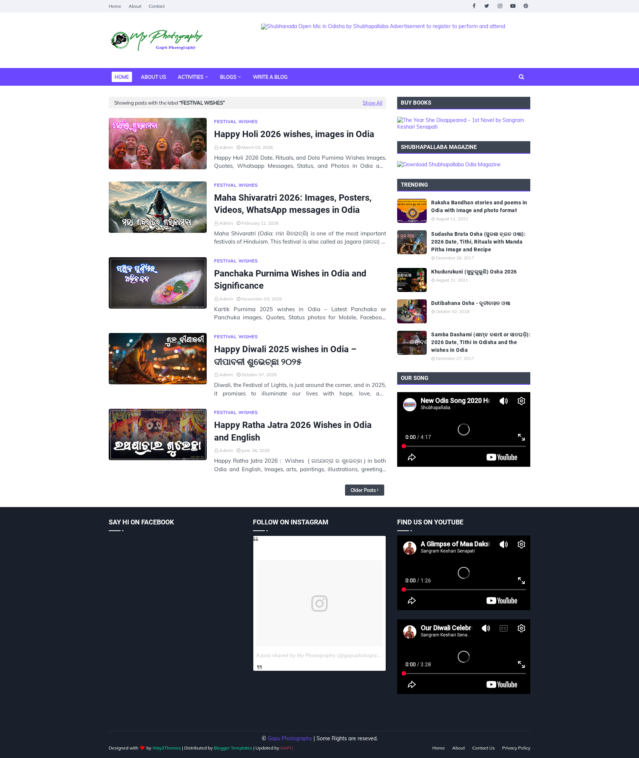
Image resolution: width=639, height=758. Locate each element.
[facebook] (474, 6)
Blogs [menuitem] (228, 77)
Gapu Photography (290, 738)
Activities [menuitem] (190, 77)
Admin (226, 147)
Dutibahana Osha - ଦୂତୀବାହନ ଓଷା (470, 303)
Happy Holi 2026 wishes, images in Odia (294, 134)
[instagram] (499, 6)
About (135, 6)
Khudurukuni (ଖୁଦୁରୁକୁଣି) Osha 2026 (474, 272)
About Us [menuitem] (153, 77)
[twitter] (486, 6)
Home (115, 6)
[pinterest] (525, 6)
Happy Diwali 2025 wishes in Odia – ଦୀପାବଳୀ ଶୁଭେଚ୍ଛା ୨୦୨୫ (285, 355)
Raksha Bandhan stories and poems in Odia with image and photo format (479, 206)
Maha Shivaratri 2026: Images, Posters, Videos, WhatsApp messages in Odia (293, 204)
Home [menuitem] (122, 77)
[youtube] (512, 6)
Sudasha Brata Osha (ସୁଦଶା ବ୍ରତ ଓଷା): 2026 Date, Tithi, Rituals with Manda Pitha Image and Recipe (478, 241)
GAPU (286, 748)
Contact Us (483, 748)
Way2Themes (166, 748)
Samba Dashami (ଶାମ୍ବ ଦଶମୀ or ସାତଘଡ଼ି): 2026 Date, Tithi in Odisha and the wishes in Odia (480, 342)
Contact (157, 6)
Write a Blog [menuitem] (270, 77)
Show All (372, 103)
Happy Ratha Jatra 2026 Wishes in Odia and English (293, 431)
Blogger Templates (233, 748)
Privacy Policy (516, 748)
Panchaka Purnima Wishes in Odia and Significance (290, 279)
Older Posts (363, 490)
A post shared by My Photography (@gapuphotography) (321, 655)
